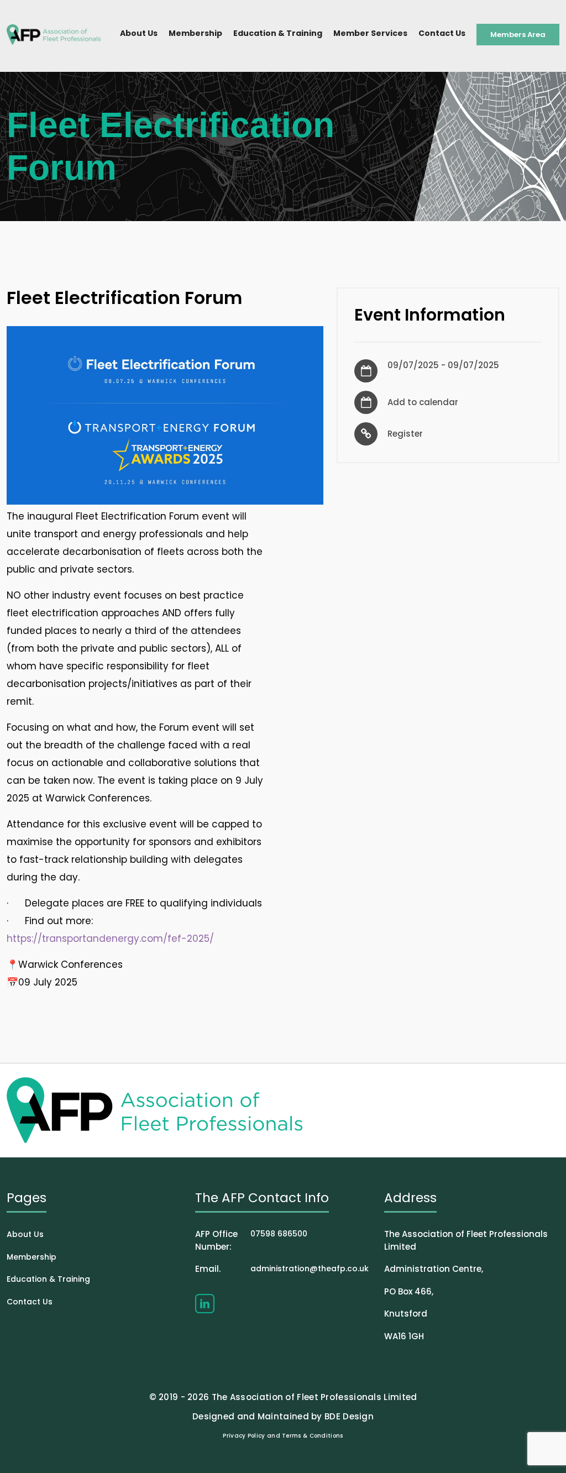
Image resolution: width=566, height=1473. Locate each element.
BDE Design (349, 1416)
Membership (195, 33)
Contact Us (441, 33)
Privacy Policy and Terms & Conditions (283, 1436)
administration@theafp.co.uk (282, 1269)
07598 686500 (251, 1240)
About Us (139, 33)
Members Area (518, 34)
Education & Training (277, 33)
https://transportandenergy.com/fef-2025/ (110, 938)
